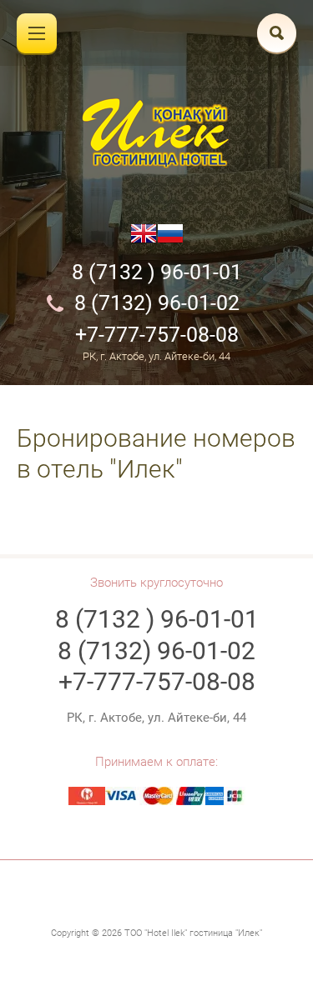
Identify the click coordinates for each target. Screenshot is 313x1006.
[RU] (170, 240)
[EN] (143, 240)
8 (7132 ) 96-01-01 (157, 272)
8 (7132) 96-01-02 (157, 303)
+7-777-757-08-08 (157, 335)
